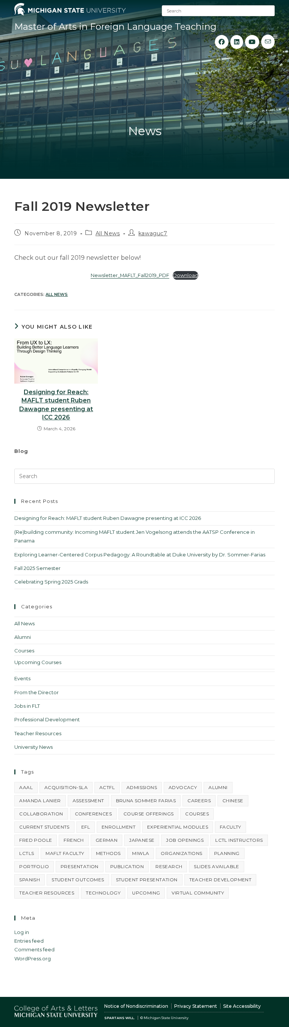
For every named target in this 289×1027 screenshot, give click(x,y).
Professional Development (47, 719)
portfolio (34, 866)
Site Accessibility (242, 1006)
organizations (181, 853)
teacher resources (46, 893)
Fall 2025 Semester (37, 568)
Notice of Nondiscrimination (136, 1006)
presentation (80, 866)
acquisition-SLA (66, 787)
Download (185, 275)
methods (108, 853)
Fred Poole (35, 840)
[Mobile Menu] (275, 36)
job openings (185, 840)
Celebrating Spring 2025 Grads (51, 582)
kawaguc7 (152, 233)
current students (44, 827)
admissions (141, 787)
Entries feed (29, 941)
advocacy (183, 787)
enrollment (118, 827)
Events (22, 678)
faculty (230, 827)
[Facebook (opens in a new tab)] (221, 42)
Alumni (22, 637)
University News (33, 747)
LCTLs (26, 853)
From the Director (36, 692)
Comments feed (34, 949)
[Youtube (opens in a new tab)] (252, 42)
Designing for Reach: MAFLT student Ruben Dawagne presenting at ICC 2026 (56, 405)
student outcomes (78, 879)
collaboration (41, 814)
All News (108, 233)
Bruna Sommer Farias (146, 800)
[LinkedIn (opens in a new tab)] (236, 42)
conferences (93, 814)
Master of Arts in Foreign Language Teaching (115, 26)
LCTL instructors (239, 840)
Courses (24, 651)
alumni (217, 787)
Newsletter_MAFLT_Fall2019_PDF (130, 275)
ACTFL (107, 787)
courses (197, 814)
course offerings (148, 814)
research (168, 866)
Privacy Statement (195, 1006)
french (74, 840)
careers (199, 800)
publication (127, 866)
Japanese (141, 840)
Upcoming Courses (37, 662)
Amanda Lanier (40, 800)
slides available (216, 866)
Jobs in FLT (27, 706)
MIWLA (140, 853)
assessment (88, 800)
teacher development (220, 879)
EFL (85, 827)
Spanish (29, 879)
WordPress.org (32, 958)
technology (103, 893)
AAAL (26, 787)
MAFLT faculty (65, 853)
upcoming (146, 893)
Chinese (232, 800)
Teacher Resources (37, 733)
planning (227, 853)
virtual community (198, 893)
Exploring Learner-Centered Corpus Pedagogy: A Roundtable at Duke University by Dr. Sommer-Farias (139, 555)
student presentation (147, 879)
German (106, 840)
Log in (21, 932)
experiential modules (177, 827)
